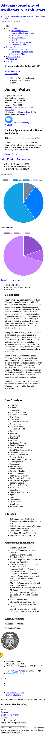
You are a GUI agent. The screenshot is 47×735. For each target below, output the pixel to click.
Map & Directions (12, 71)
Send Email (9, 110)
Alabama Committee (19, 35)
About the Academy (19, 31)
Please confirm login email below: (15, 722)
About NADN (12, 28)
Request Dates (11, 154)
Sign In (9, 61)
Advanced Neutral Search (22, 52)
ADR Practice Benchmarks (15, 159)
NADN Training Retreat (21, 42)
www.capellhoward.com (23, 107)
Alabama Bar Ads (18, 38)
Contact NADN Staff (15, 673)
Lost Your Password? (10, 715)
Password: (5, 712)
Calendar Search (13, 56)
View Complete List (19, 49)
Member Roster (12, 47)
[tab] (23, 159)
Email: (3, 709)
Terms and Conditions (15, 692)
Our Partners (11, 59)
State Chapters (17, 40)
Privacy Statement (13, 695)
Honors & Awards (19, 45)
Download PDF (11, 73)
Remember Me (10, 720)
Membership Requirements (22, 33)
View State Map (18, 54)
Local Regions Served (12, 280)
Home (8, 26)
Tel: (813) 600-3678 (14, 671)
